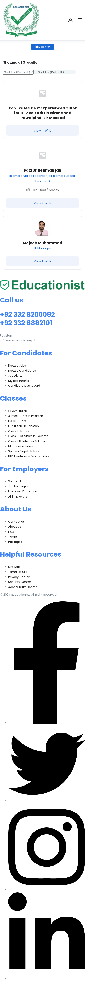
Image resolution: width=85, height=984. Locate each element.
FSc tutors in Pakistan (23, 426)
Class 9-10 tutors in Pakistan (28, 436)
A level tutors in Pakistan (25, 416)
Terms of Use (17, 572)
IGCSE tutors (17, 421)
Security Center (19, 582)
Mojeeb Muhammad (42, 242)
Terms (13, 537)
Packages (15, 542)
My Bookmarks (18, 381)
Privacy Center (19, 577)
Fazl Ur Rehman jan (42, 170)
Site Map (14, 567)
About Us (14, 526)
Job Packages (18, 486)
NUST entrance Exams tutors (28, 456)
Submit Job (16, 481)
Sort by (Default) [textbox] (51, 72)
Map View (44, 47)
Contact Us (16, 522)
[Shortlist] (75, 87)
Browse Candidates (22, 371)
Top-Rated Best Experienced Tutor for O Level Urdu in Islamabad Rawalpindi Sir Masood (42, 113)
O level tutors (18, 411)
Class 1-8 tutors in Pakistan (27, 441)
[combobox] (55, 72)
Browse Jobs (17, 365)
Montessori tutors (20, 446)
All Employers (17, 496)
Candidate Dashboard (24, 386)
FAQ (11, 532)
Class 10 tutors (18, 431)
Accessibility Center (22, 587)
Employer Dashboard (23, 491)
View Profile (42, 130)
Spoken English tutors (23, 451)
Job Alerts (15, 376)
